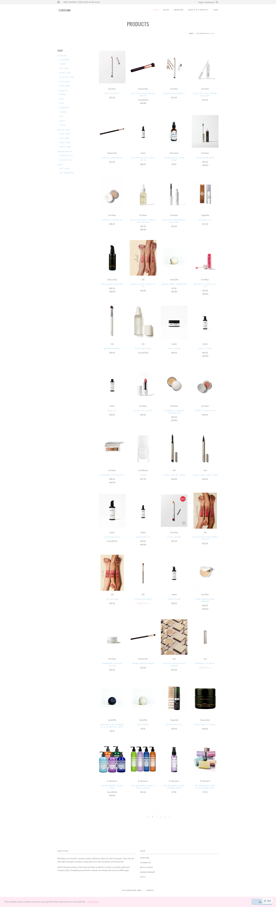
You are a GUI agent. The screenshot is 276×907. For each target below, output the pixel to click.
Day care (64, 68)
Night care (65, 73)
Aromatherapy (64, 152)
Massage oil (65, 160)
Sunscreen (65, 86)
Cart (215, 10)
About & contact (198, 10)
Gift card (64, 168)
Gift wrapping (66, 173)
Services (178, 10)
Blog (166, 10)
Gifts (60, 165)
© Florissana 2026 (131, 890)
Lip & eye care (66, 77)
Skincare (62, 56)
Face (61, 99)
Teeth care (65, 147)
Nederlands (209, 2)
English (201, 2)
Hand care (64, 143)
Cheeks (63, 112)
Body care (64, 134)
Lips (61, 116)
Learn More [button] (92, 902)
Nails (62, 121)
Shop (156, 10)
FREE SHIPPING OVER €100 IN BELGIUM (81, 2)
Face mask (64, 81)
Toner (62, 64)
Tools (62, 125)
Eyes (61, 103)
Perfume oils (66, 155)
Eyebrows (64, 108)
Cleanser (64, 60)
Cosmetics (62, 91)
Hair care (64, 138)
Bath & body (63, 130)
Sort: (191, 33)
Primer (62, 94)
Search (150, 890)
